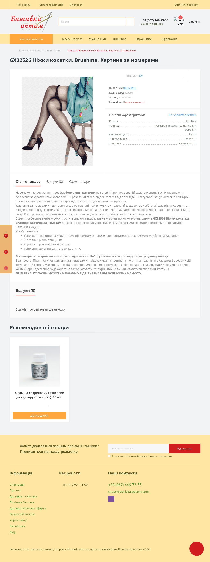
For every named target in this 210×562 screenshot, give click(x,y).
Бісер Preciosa (72, 39)
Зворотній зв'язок (22, 514)
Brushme (129, 88)
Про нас (15, 490)
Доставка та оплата (23, 496)
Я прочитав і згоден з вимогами (141, 456)
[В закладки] (64, 342)
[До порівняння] (64, 348)
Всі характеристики (182, 115)
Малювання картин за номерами (39, 50)
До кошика (39, 416)
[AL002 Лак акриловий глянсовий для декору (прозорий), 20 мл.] (39, 366)
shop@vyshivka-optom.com (128, 492)
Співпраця (76, 4)
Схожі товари (79, 181)
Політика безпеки (136, 456)
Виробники (17, 526)
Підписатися (184, 448)
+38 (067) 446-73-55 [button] (125, 484)
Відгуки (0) (55, 181)
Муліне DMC (98, 39)
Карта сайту (18, 520)
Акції (13, 532)
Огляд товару (28, 181)
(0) (141, 75)
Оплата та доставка (51, 4)
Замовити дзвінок (152, 23)
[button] (23, 4)
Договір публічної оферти (28, 508)
